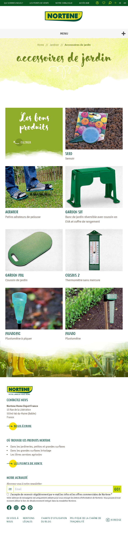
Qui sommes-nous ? (13, 3)
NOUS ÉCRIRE (23, 426)
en (125, 3)
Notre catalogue (64, 3)
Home (40, 45)
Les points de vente (39, 3)
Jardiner (54, 45)
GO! (117, 489)
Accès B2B (84, 3)
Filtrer (26, 142)
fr (115, 3)
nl (120, 3)
